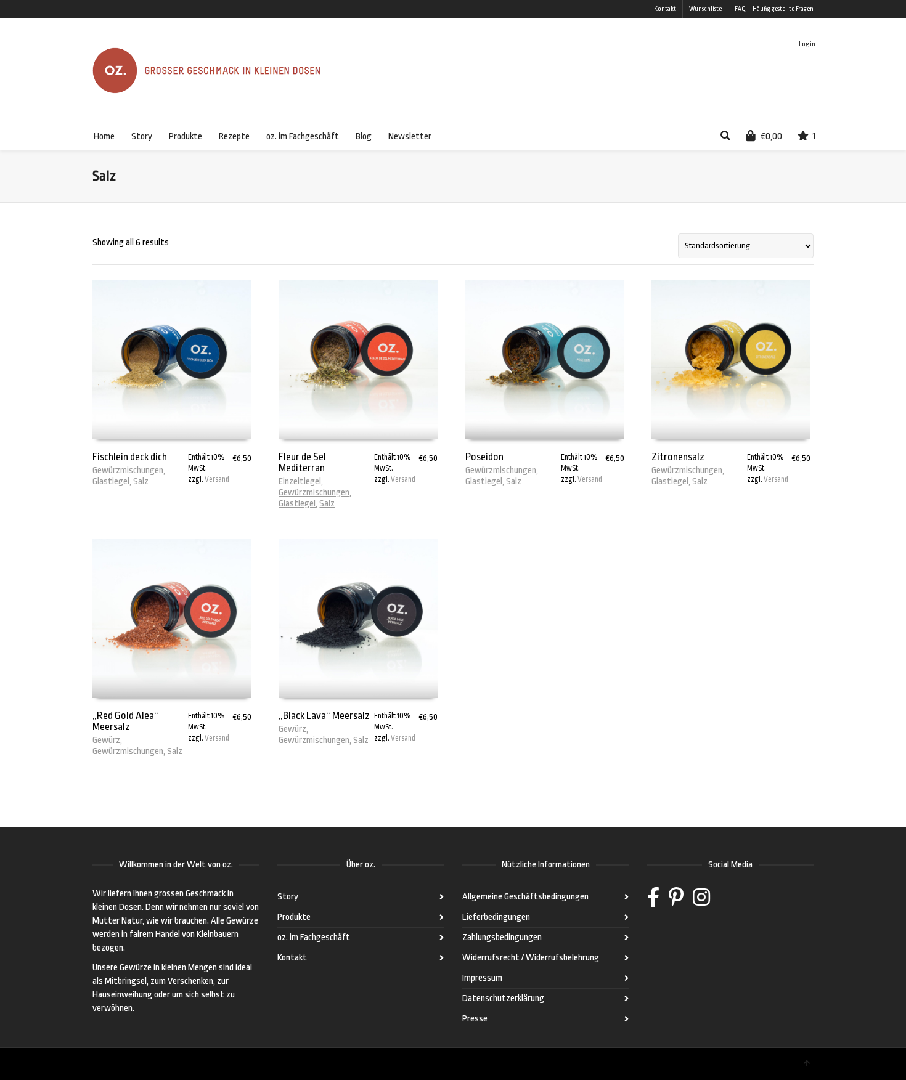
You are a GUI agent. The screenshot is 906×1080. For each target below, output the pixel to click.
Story (287, 896)
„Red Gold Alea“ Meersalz (125, 721)
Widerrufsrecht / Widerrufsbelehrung (530, 957)
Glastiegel (110, 481)
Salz (141, 481)
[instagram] (701, 901)
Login (807, 44)
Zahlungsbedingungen (502, 937)
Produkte (294, 917)
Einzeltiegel (300, 481)
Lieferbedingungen (496, 917)
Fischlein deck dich (129, 457)
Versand (217, 479)
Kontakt (665, 9)
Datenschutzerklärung (503, 998)
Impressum (482, 978)
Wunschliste (705, 9)
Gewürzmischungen (127, 470)
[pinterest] (676, 901)
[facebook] (653, 901)
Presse (475, 1018)
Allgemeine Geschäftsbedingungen (525, 896)
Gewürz (106, 740)
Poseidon (484, 457)
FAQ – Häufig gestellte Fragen (774, 9)
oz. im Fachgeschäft (313, 937)
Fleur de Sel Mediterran (302, 462)
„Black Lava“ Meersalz (324, 715)
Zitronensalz (677, 457)
